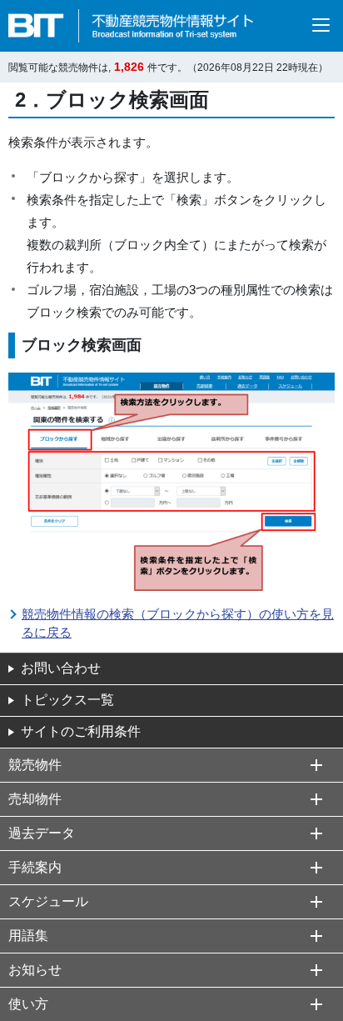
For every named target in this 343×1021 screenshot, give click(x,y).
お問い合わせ (61, 668)
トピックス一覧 (67, 700)
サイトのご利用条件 (81, 731)
